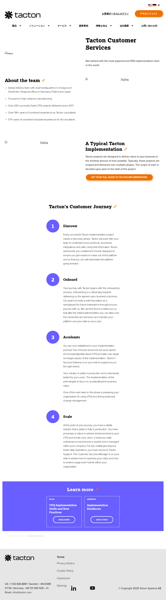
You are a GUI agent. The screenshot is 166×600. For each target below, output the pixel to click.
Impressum (63, 578)
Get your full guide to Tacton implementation (119, 177)
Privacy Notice (66, 563)
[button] (16, 25)
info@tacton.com (21, 592)
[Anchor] (43, 80)
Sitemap (62, 585)
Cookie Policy (65, 570)
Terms (61, 557)
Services (20, 535)
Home (10, 535)
